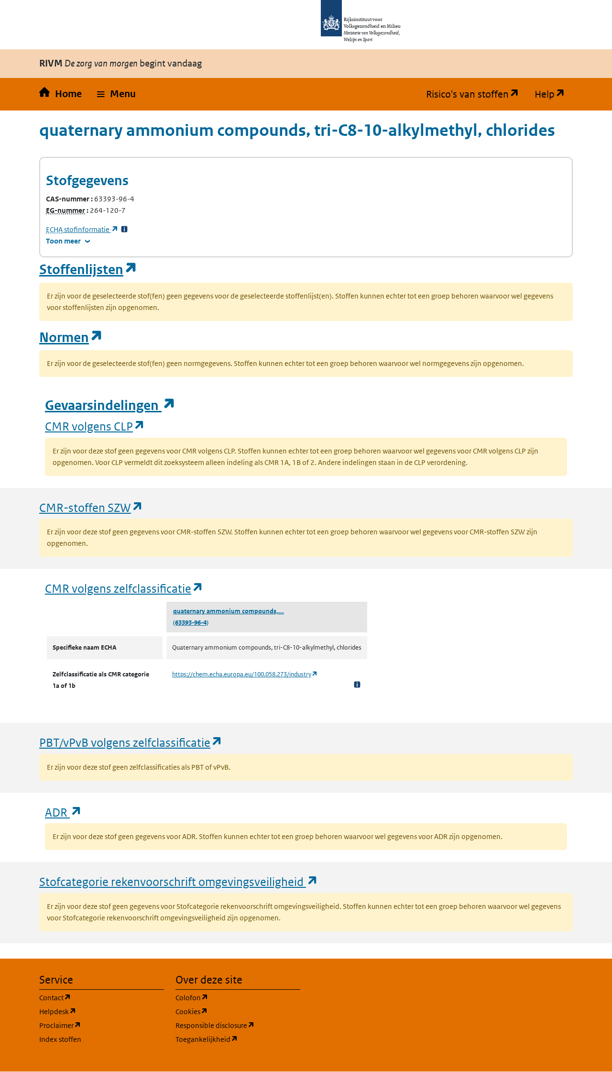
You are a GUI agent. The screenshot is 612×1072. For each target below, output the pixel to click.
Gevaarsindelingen (110, 405)
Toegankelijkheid (237, 1039)
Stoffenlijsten (88, 269)
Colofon (237, 997)
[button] (116, 94)
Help (554, 94)
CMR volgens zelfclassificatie (124, 588)
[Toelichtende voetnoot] (357, 684)
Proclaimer (101, 1025)
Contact (101, 997)
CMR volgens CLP (95, 426)
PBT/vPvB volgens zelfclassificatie (131, 742)
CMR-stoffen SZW (91, 507)
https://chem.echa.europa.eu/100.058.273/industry (245, 674)
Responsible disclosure (237, 1025)
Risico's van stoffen (476, 94)
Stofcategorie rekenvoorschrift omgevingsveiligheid (178, 881)
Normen (71, 337)
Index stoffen (60, 1039)
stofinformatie (82, 229)
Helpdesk (101, 1011)
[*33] (124, 229)
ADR (63, 812)
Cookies (237, 1011)
